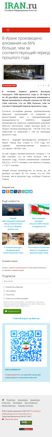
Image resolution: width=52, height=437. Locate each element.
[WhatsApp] (23, 191)
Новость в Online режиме (17, 298)
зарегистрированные (18, 267)
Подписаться (13, 311)
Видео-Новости (9, 405)
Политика (10, 294)
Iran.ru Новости (12, 369)
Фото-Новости (31, 402)
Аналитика (35, 400)
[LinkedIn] (11, 191)
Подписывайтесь (12, 374)
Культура (6, 402)
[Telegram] (31, 191)
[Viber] (19, 191)
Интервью (17, 402)
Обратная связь (11, 419)
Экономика (11, 291)
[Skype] (27, 191)
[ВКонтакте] (3, 191)
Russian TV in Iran (25, 405)
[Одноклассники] (7, 191)
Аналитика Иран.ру (14, 287)
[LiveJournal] (15, 191)
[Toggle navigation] (7, 30)
